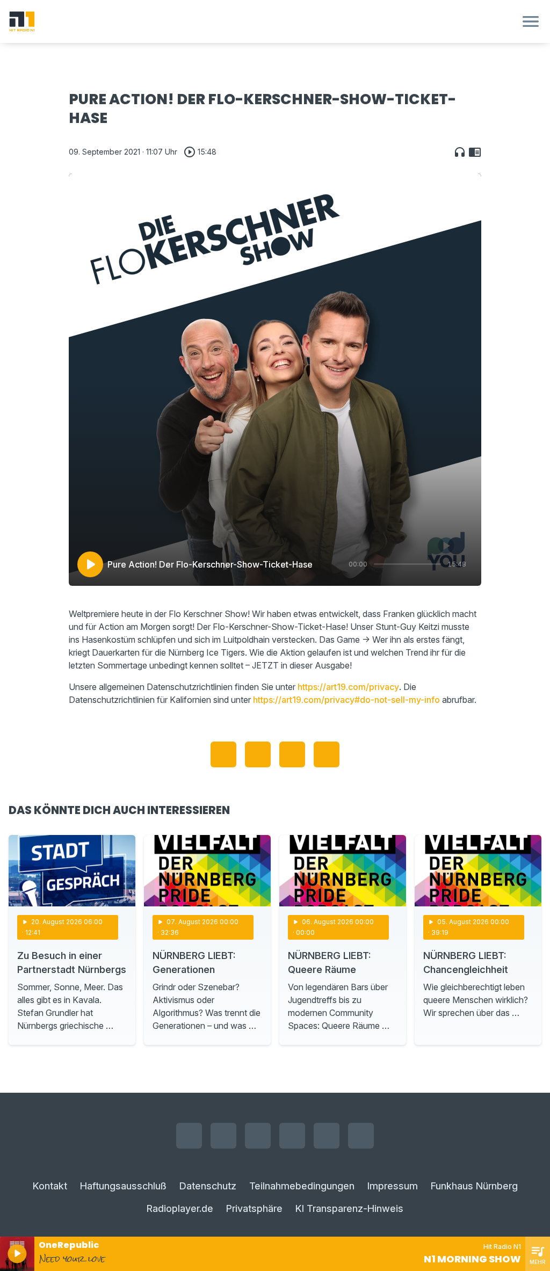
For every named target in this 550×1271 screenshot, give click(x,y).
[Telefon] (361, 1136)
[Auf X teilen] (258, 754)
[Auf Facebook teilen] (223, 754)
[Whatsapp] (292, 1136)
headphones (459, 152)
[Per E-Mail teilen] (326, 754)
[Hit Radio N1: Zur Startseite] (262, 21)
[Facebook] (189, 1136)
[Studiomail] (326, 1136)
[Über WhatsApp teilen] (292, 754)
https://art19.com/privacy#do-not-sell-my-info (346, 699)
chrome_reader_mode (474, 152)
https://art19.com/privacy (348, 686)
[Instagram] (223, 1136)
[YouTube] (258, 1136)
